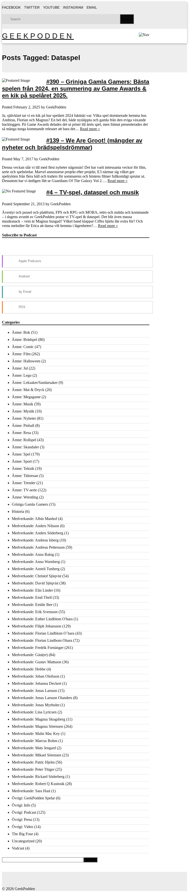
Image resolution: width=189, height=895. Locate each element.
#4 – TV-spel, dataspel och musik (92, 192)
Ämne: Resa (21, 433)
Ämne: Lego (22, 375)
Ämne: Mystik (23, 411)
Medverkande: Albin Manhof (34, 519)
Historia (18, 511)
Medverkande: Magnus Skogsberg (38, 719)
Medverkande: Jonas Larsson (34, 690)
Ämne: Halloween (26, 361)
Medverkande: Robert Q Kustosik (38, 784)
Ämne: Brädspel (24, 339)
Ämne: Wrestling (25, 497)
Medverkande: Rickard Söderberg (38, 776)
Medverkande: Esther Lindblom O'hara (42, 619)
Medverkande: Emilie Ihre (32, 605)
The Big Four (22, 834)
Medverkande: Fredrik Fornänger (37, 647)
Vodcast (18, 848)
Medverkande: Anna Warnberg (36, 562)
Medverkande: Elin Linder (32, 590)
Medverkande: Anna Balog (33, 554)
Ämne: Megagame (26, 397)
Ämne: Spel (21, 454)
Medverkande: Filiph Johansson (36, 626)
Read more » (90, 129)
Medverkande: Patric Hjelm (33, 762)
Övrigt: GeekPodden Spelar (33, 798)
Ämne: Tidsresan (25, 476)
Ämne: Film (21, 354)
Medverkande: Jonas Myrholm (35, 705)
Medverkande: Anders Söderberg (37, 533)
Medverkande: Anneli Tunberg (36, 569)
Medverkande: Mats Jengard (34, 748)
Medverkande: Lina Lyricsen (34, 712)
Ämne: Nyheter (24, 418)
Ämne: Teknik (23, 468)
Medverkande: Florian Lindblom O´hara (43, 633)
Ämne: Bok (21, 332)
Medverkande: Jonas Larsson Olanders (42, 698)
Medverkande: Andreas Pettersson (38, 547)
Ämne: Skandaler (25, 447)
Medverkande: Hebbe (29, 669)
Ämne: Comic (23, 347)
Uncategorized (23, 841)
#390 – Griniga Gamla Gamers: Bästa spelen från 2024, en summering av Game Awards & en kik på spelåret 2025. (75, 88)
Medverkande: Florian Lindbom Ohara (42, 640)
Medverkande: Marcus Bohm (34, 741)
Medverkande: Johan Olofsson (35, 676)
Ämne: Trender (23, 483)
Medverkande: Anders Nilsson (35, 526)
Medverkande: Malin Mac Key (36, 733)
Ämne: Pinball (23, 425)
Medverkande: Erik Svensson (35, 612)
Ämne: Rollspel (24, 440)
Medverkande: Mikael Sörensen (36, 755)
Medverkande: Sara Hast (31, 791)
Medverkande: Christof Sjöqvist (36, 576)
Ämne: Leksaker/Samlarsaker (35, 382)
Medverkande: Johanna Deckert (36, 683)
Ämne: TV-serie (24, 490)
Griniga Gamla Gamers (30, 504)
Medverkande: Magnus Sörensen (37, 726)
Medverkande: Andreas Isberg (35, 540)
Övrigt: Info (21, 805)
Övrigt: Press (22, 819)
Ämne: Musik (22, 404)
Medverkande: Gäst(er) (30, 655)
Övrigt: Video (22, 827)
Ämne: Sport (22, 461)
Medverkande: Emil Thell (32, 597)
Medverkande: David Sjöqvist (35, 583)
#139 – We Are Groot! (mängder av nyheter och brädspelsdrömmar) (72, 144)
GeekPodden (38, 36)
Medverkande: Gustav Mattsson (36, 662)
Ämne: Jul (20, 368)
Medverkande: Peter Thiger (33, 769)
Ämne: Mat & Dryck (28, 390)
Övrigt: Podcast (24, 812)
